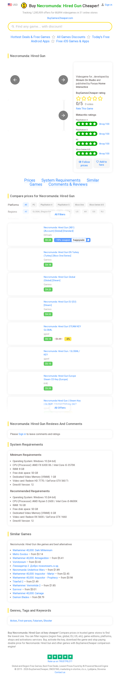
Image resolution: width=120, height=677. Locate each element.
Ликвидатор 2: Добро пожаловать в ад (35, 565)
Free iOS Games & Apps (72, 41)
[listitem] (35, 115)
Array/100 (104, 124)
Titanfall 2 (18, 581)
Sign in (108, 4)
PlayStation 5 (63, 205)
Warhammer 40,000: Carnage (28, 593)
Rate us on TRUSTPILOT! (60, 661)
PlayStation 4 (46, 205)
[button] (15, 80)
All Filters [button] (60, 214)
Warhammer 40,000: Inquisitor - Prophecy (35, 577)
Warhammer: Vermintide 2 (27, 585)
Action (13, 620)
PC (34, 205)
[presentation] (63, 115)
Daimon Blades (21, 597)
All (26, 205)
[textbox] (62, 26)
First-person (25, 620)
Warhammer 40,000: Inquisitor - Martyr (33, 573)
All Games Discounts (71, 37)
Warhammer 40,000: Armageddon (31, 558)
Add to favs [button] (103, 163)
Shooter (47, 620)
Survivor (17, 589)
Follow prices (85, 163)
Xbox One (79, 205)
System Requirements (60, 180)
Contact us (60, 672)
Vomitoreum (19, 562)
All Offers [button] (60, 407)
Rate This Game (84, 108)
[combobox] (62, 26)
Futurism (37, 620)
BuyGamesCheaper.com (60, 18)
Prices (29, 180)
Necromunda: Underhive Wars (29, 569)
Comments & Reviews (68, 184)
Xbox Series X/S (96, 205)
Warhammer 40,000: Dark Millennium (32, 550)
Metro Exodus (20, 554)
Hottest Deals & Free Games (30, 37)
